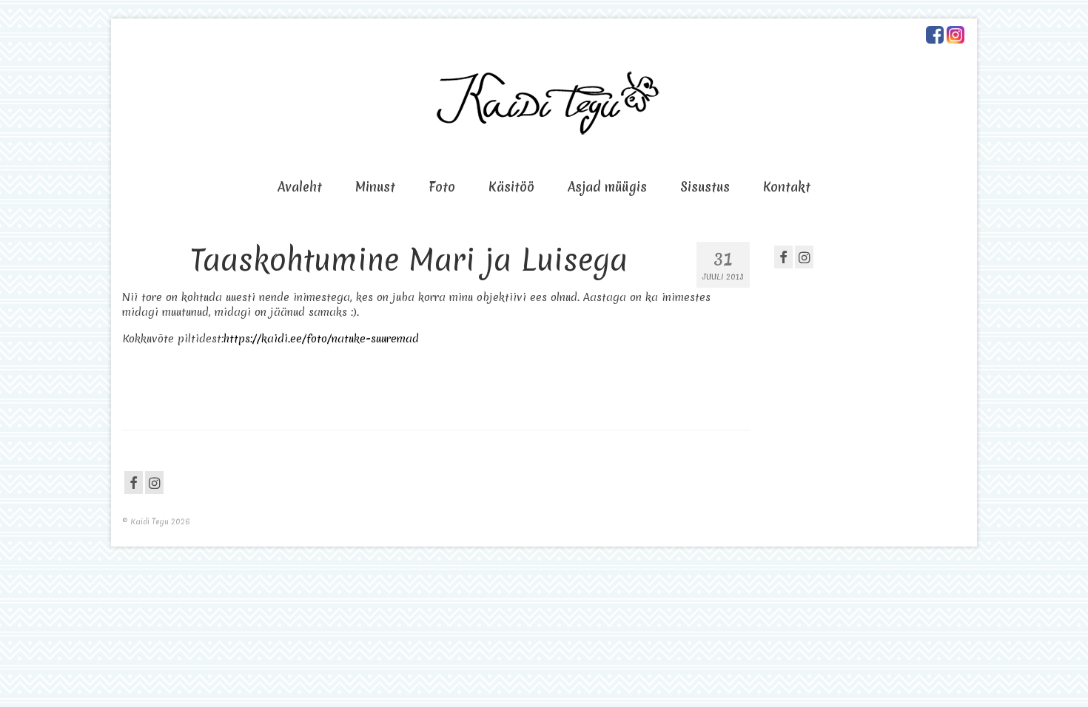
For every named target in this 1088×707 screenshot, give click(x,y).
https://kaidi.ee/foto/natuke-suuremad (321, 338)
